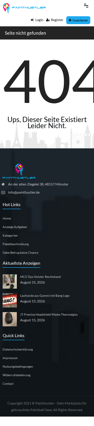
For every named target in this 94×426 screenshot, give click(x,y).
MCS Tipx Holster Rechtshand (40, 277)
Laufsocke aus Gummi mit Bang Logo (45, 295)
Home (7, 218)
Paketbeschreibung (16, 244)
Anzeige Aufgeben (15, 227)
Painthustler (44, 403)
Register (57, 20)
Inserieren (80, 20)
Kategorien (10, 235)
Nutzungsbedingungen (18, 366)
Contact (8, 383)
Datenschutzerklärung (18, 349)
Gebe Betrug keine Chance (20, 252)
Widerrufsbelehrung (16, 375)
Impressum (10, 358)
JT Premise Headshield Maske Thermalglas (49, 314)
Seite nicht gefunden (25, 33)
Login (39, 20)
